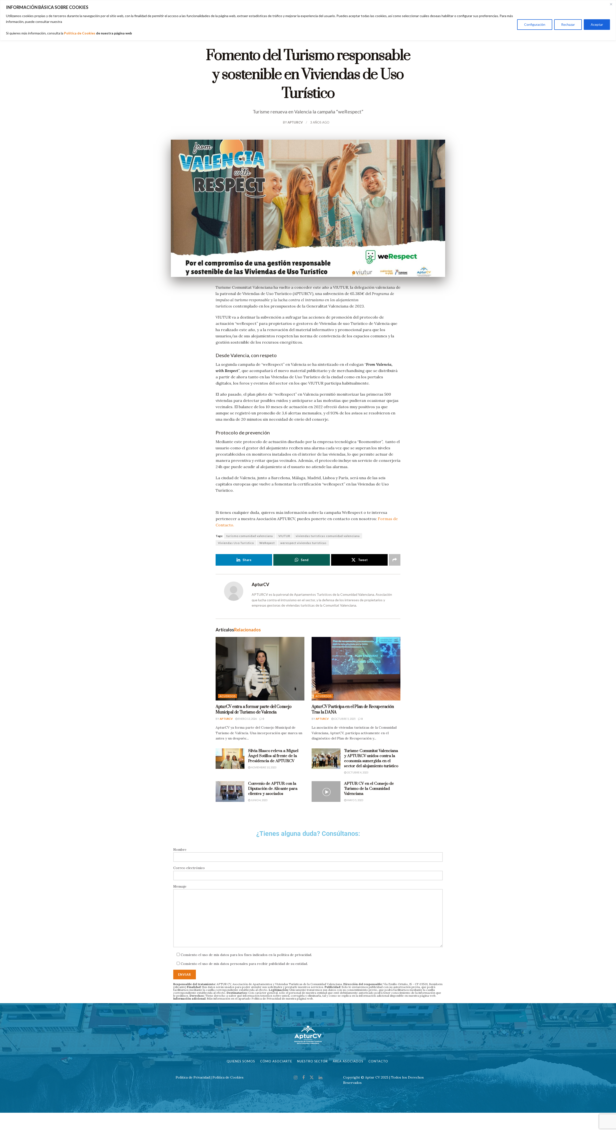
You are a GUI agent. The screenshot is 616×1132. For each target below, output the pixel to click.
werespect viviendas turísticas (303, 543)
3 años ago (319, 122)
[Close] (611, 4)
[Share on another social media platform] (394, 560)
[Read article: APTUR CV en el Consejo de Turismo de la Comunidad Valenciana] (326, 791)
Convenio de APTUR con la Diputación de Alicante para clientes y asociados (272, 788)
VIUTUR (284, 536)
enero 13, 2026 (247, 718)
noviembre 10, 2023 (263, 767)
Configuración (534, 24)
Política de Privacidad (266, 998)
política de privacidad (294, 955)
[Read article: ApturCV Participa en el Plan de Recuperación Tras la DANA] (356, 668)
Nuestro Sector (312, 1061)
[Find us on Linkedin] (320, 1077)
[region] (308, 20)
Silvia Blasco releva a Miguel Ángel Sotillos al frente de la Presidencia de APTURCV (273, 755)
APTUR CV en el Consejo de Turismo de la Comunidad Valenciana (369, 788)
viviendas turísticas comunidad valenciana (328, 536)
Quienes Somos (241, 1061)
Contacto (378, 1061)
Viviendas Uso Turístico (236, 543)
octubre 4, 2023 (357, 772)
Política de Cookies (79, 33)
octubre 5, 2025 (344, 718)
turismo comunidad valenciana (249, 536)
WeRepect (267, 543)
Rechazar (568, 24)
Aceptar (597, 24)
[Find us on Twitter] (311, 1077)
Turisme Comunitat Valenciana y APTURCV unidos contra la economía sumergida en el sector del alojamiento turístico (371, 758)
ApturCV (295, 122)
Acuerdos (227, 696)
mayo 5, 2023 (354, 800)
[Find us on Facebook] (303, 1077)
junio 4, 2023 (258, 800)
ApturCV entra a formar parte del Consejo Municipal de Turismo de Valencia (253, 709)
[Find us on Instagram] (295, 1077)
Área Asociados (348, 1061)
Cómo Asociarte (276, 1061)
